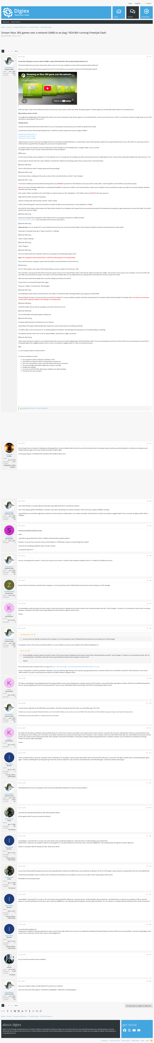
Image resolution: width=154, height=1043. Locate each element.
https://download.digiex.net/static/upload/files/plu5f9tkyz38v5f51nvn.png (75, 667)
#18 (150, 924)
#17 (150, 894)
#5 (150, 555)
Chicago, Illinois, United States (10, 775)
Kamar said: (24, 651)
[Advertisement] (77, 43)
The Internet (11, 830)
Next (16, 51)
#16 (150, 866)
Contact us (104, 1040)
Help (142, 1040)
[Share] (147, 56)
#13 (150, 783)
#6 (150, 580)
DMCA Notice (135, 1040)
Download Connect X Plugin (27, 138)
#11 (150, 728)
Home (147, 1040)
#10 (150, 703)
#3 (150, 501)
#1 (150, 56)
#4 (150, 526)
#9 (150, 678)
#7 (150, 603)
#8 (150, 628)
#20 (150, 981)
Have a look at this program (27, 220)
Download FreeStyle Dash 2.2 (27, 134)
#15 (150, 836)
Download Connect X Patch (26, 136)
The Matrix (12, 975)
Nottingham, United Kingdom (9, 466)
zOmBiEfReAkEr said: (26, 634)
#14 (150, 808)
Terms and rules (114, 1040)
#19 (150, 954)
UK (14, 75)
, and (35, 408)
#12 (150, 753)
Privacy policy (125, 1040)
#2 (150, 443)
